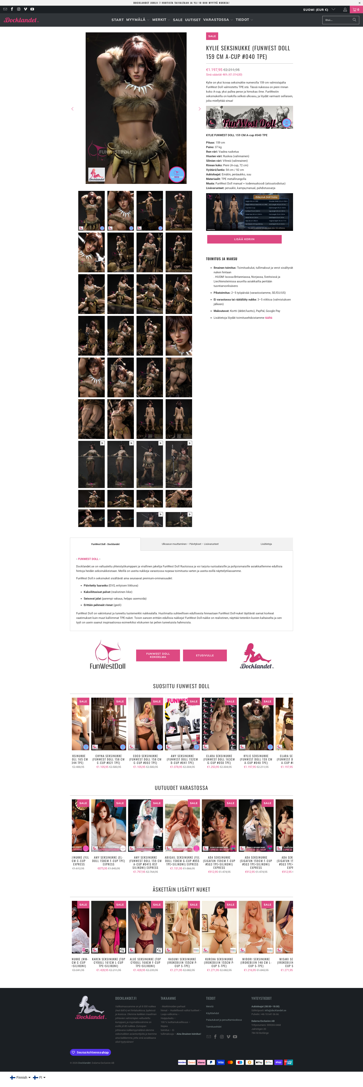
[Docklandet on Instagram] (18, 9)
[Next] (199, 108)
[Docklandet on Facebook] (12, 9)
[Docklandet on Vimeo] (25, 9)
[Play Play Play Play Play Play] (136, 108)
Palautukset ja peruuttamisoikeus (224, 1019)
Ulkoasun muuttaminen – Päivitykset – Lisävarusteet (190, 544)
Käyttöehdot (212, 1013)
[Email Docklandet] (5, 9)
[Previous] (73, 108)
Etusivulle (205, 655)
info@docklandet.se (275, 1010)
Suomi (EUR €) (316, 10)
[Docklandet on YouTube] (32, 9)
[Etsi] (354, 20)
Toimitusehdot (213, 1026)
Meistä (209, 1006)
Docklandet (84, 1062)
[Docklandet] (21, 20)
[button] (138, 20)
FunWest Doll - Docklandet (105, 544)
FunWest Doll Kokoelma (158, 655)
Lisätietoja (266, 544)
